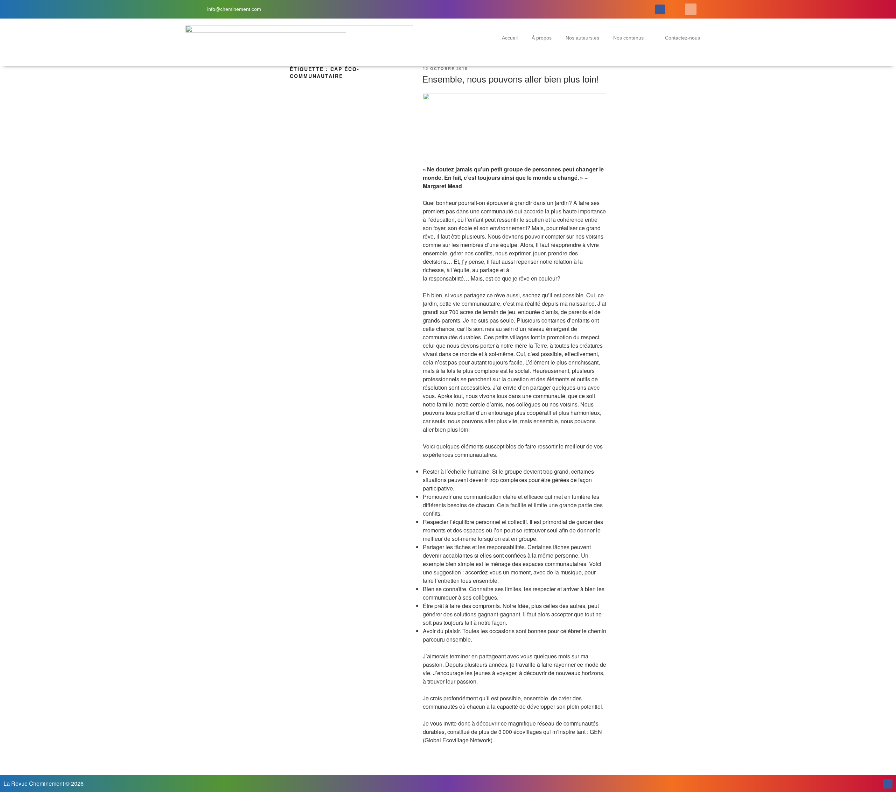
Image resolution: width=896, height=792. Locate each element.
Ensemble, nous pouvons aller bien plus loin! (510, 78)
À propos (542, 38)
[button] (690, 9)
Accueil (510, 38)
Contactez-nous (682, 38)
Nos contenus (628, 38)
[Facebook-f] (660, 9)
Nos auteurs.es (582, 38)
